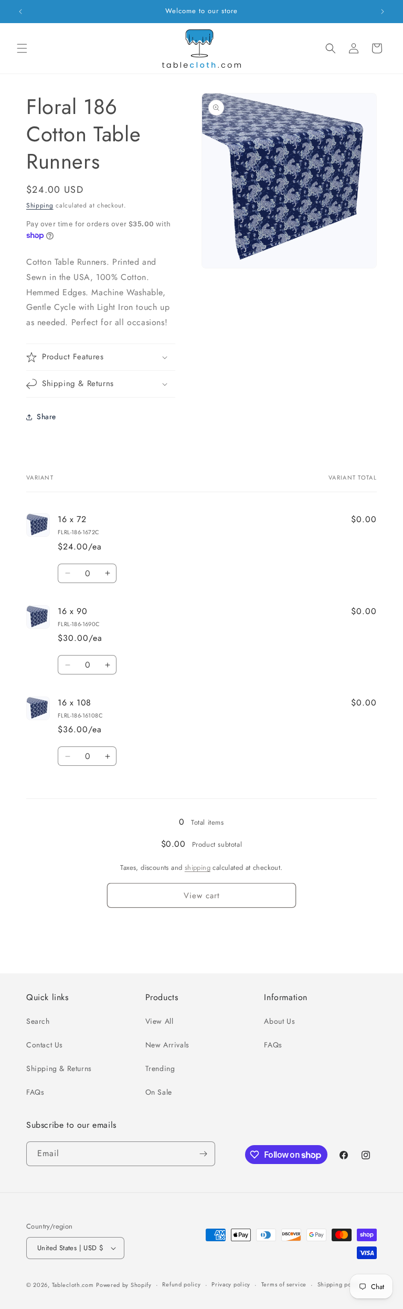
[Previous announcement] (20, 11)
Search (38, 1021)
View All (159, 1021)
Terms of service (283, 1284)
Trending (160, 1068)
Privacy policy (230, 1284)
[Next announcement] (382, 11)
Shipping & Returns (59, 1068)
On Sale (158, 1092)
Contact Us (44, 1045)
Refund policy (181, 1284)
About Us (279, 1021)
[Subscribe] (203, 1153)
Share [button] (46, 416)
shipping (197, 867)
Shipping (40, 205)
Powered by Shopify (124, 1285)
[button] (22, 48)
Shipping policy (339, 1284)
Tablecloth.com (73, 1285)
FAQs (35, 1092)
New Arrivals (167, 1045)
